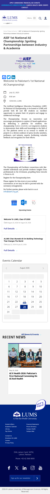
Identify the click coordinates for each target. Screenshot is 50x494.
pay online (8, 431)
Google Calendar (13, 202)
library (7, 429)
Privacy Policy (9, 443)
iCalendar (23, 202)
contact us (8, 436)
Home (5, 31)
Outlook (33, 202)
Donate (37, 3)
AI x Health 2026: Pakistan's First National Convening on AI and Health (23, 376)
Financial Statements (32, 424)
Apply (12, 3)
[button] (40, 18)
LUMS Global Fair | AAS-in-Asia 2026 (18, 219)
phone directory (31, 426)
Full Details (9, 228)
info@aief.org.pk (10, 191)
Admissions (18, 3)
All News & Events (30, 334)
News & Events (12, 31)
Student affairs (9, 424)
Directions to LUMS (11, 438)
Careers (7, 440)
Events (45, 5)
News (40, 5)
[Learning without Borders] (7, 23)
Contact (25, 7)
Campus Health (32, 5)
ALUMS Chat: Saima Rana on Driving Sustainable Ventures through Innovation (23, 240)
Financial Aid (29, 3)
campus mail (30, 431)
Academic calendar (11, 426)
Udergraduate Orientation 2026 (13, 5)
